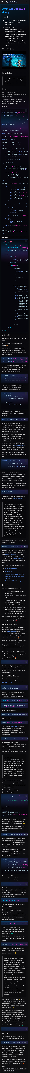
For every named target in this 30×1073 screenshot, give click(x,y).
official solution (15, 726)
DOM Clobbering (17, 499)
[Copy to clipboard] (26, 111)
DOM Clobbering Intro (11, 568)
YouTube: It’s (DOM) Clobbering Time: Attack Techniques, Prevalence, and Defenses (15, 576)
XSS (5, 516)
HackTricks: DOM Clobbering (13, 581)
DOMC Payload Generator (9, 683)
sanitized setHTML (18, 558)
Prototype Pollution (19, 445)
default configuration (11, 554)
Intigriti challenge (11, 631)
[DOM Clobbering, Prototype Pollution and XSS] (14, 69)
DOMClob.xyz (8, 571)
